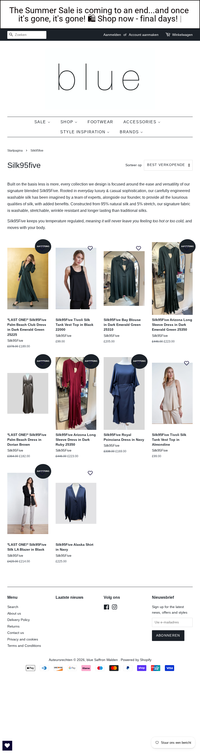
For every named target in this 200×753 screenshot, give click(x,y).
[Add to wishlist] (42, 248)
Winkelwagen (182, 35)
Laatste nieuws (69, 597)
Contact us (15, 633)
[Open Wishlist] (7, 746)
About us (14, 613)
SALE (41, 122)
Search (12, 607)
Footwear (100, 122)
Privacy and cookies (22, 639)
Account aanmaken (144, 35)
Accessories (140, 122)
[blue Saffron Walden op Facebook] (106, 608)
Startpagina (15, 150)
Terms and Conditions (24, 646)
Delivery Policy (18, 620)
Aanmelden (112, 35)
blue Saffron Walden (103, 660)
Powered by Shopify (136, 660)
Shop (67, 122)
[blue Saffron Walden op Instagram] (114, 608)
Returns (13, 626)
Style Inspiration (83, 132)
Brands (130, 132)
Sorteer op (133, 165)
